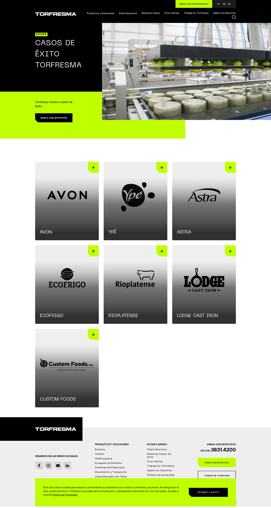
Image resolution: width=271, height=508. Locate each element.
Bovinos (100, 449)
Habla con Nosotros (224, 13)
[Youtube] (58, 466)
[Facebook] (39, 466)
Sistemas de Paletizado (110, 467)
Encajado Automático (108, 463)
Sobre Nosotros (128, 13)
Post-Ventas (172, 13)
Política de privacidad (160, 474)
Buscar (234, 17)
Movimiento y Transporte (111, 471)
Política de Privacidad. (65, 494)
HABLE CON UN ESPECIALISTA (194, 4)
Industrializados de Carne (111, 476)
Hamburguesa (103, 458)
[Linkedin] (67, 466)
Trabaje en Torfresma (196, 13)
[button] (100, 13)
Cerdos (99, 453)
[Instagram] (48, 466)
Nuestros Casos (151, 13)
